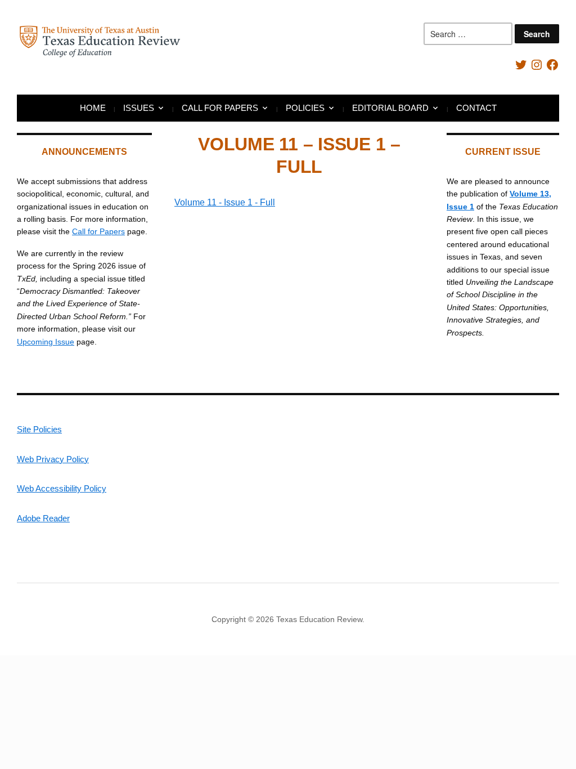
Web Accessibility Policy (61, 488)
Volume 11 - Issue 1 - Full (224, 202)
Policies (305, 108)
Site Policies (39, 429)
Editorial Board (390, 108)
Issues (138, 108)
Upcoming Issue (45, 341)
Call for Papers (220, 108)
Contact (476, 108)
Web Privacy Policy (53, 459)
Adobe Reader (43, 518)
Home (93, 108)
